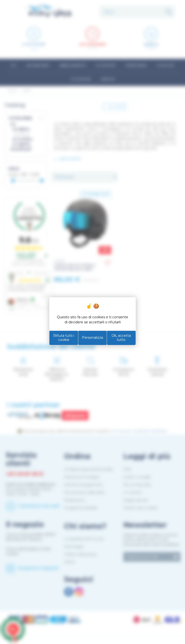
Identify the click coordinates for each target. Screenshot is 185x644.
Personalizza (92, 337)
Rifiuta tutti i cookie (63, 337)
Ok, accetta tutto (121, 337)
